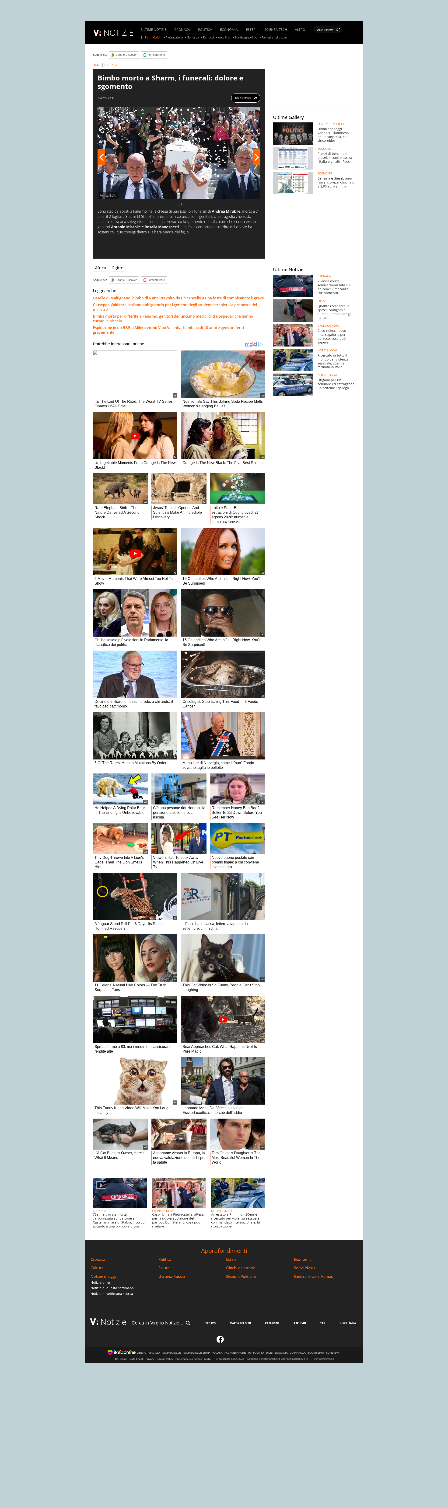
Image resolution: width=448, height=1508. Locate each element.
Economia (303, 1259)
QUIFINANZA (298, 1353)
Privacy (150, 1359)
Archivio (300, 1323)
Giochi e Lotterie (240, 1268)
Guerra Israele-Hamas (313, 1276)
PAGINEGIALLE (171, 1353)
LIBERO (142, 1353)
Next (256, 157)
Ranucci (208, 37)
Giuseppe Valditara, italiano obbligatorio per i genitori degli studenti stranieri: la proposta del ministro (175, 307)
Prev (101, 157)
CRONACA (182, 29)
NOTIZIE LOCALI (221, 1211)
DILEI (269, 1353)
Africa (100, 267)
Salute (163, 1268)
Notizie (113, 1322)
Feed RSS (210, 1323)
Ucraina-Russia (171, 1276)
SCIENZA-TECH (275, 29)
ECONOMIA (229, 29)
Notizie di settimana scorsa (112, 1293)
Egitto (117, 267)
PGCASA (217, 1353)
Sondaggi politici (246, 37)
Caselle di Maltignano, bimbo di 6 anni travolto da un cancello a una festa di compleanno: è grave (178, 298)
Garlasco (193, 37)
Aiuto (207, 1359)
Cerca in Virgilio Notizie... (157, 1322)
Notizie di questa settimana (112, 1288)
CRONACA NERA (162, 1211)
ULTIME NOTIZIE (153, 29)
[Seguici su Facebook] (220, 1341)
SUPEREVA (333, 1353)
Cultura (97, 1268)
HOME (97, 65)
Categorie (272, 1323)
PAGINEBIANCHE (235, 1353)
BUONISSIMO (316, 1353)
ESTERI (251, 29)
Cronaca (98, 1259)
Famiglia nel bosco (274, 37)
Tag (322, 1323)
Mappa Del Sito (240, 1323)
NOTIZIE (118, 32)
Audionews (325, 30)
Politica (164, 1259)
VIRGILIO (154, 1353)
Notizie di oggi (103, 1276)
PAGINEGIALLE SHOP (196, 1353)
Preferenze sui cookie (188, 1359)
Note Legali (137, 1359)
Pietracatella (174, 37)
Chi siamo (121, 1359)
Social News (304, 1268)
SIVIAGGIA (281, 1353)
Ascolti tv (224, 37)
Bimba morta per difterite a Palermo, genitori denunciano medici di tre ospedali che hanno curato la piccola (173, 318)
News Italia (348, 1323)
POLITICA (205, 29)
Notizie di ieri (101, 1282)
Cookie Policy (165, 1359)
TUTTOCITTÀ (256, 1353)
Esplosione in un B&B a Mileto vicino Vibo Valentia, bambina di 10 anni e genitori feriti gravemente (168, 330)
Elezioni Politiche (241, 1276)
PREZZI (322, 301)
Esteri (231, 1259)
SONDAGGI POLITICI (331, 124)
